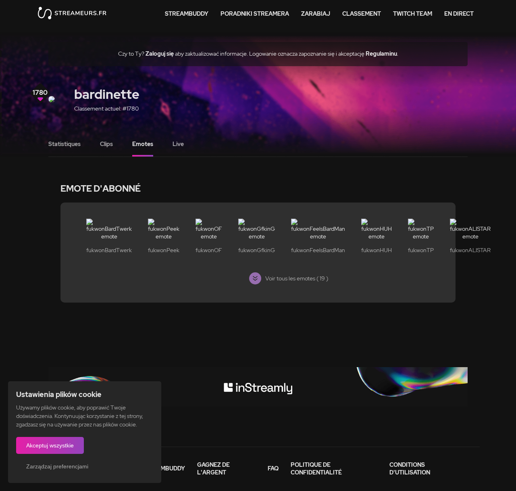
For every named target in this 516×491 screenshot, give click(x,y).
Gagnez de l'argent (213, 468)
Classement (361, 13)
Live (178, 144)
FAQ (273, 468)
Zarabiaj (315, 13)
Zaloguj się (160, 53)
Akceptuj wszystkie (50, 445)
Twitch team (412, 13)
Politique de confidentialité (316, 468)
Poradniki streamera (255, 13)
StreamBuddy (186, 13)
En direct (459, 13)
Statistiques (64, 144)
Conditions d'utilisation (409, 468)
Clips (106, 144)
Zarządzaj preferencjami (57, 466)
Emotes (142, 144)
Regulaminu (381, 53)
